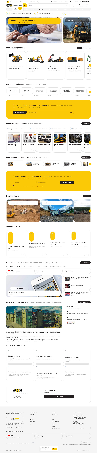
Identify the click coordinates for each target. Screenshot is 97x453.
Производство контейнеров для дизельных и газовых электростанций (37, 164)
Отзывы (66, 1)
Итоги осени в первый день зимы (77, 285)
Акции (57, 9)
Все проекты (86, 196)
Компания (54, 412)
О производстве (85, 157)
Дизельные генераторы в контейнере (72, 68)
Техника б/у (33, 9)
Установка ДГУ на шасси (55, 164)
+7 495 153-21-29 (76, 416)
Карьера (60, 1)
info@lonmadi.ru (48, 392)
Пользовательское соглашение (83, 450)
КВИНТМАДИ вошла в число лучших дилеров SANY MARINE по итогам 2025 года (80, 293)
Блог (30, 423)
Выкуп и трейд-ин (73, 9)
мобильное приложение (19, 423)
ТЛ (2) (62, 95)
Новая (79, 47)
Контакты (82, 9)
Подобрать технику (66, 182)
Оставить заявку (59, 396)
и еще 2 (81, 428)
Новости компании (85, 262)
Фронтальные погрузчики (53, 68)
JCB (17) (9, 95)
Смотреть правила (39, 186)
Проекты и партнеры (74, 1)
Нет (15, 8)
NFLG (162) (76, 95)
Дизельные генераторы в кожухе (74, 70)
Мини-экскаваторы (32, 71)
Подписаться (85, 442)
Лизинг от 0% (50, 9)
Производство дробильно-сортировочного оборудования (74, 164)
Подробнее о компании (84, 302)
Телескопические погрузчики (54, 70)
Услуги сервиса (86, 123)
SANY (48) (23, 95)
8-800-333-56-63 (85, 1)
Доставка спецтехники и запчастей (79, 243)
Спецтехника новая (24, 9)
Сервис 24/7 (64, 9)
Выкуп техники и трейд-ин (37, 243)
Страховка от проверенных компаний (58, 243)
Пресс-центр (53, 1)
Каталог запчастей (19, 112)
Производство (41, 9)
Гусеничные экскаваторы (33, 68)
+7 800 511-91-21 (76, 422)
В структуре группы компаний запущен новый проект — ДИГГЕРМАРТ (80, 278)
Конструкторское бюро (18, 163)
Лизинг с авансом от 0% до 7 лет (16, 247)
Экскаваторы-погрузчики (14, 68)
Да (20, 8)
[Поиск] (66, 5)
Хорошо (54, 448)
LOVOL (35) (36, 95)
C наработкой (86, 47)
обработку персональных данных (85, 444)
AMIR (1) (49, 95)
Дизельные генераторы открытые (74, 71)
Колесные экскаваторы (33, 70)
